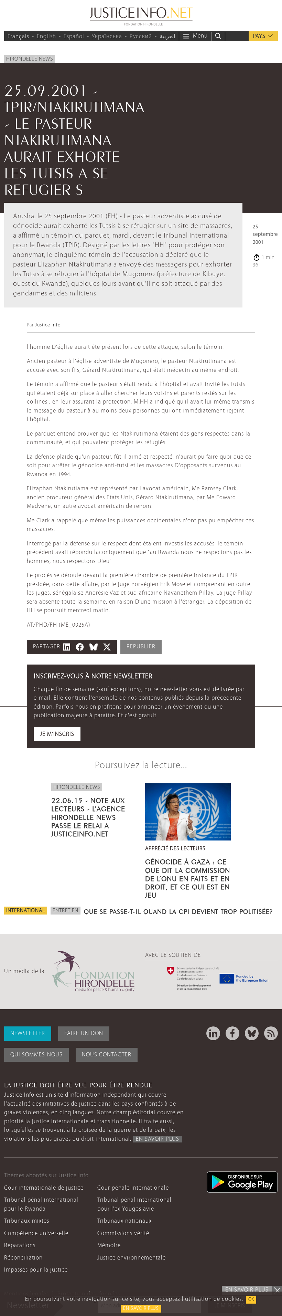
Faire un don (83, 1033)
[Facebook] (232, 1033)
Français (18, 37)
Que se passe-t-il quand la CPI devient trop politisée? (178, 910)
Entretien (65, 910)
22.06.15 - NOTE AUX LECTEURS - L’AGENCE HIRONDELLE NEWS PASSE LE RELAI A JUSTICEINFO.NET (88, 816)
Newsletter (27, 1033)
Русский (141, 37)
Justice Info (48, 325)
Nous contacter (106, 1055)
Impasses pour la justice (36, 1270)
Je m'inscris (57, 734)
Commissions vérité (123, 1233)
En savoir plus (141, 1308)
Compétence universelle (36, 1233)
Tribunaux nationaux (124, 1221)
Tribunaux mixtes (26, 1221)
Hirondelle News (29, 59)
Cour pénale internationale (133, 1188)
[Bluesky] (252, 1033)
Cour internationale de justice (44, 1188)
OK (251, 1299)
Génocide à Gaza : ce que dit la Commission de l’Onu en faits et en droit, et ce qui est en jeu (187, 877)
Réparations (19, 1246)
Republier (141, 647)
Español (74, 37)
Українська (107, 37)
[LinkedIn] (213, 1033)
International (25, 910)
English (46, 37)
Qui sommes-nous (36, 1055)
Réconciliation (23, 1258)
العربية (167, 37)
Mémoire (109, 1246)
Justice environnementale (131, 1258)
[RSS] (271, 1033)
